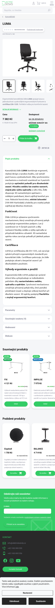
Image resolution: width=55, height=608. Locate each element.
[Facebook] (5, 560)
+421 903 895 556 (15, 553)
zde (17, 587)
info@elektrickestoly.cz (17, 543)
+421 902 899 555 (15, 548)
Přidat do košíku (26, 138)
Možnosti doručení (37, 131)
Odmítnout (14, 601)
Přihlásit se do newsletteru (16, 524)
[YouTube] (18, 560)
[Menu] (52, 3)
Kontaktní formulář (15, 569)
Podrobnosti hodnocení (35, 30)
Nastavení (27, 593)
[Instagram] (11, 560)
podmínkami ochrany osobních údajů (38, 517)
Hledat (49, 10)
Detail (16, 404)
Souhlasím (41, 601)
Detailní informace (10, 109)
